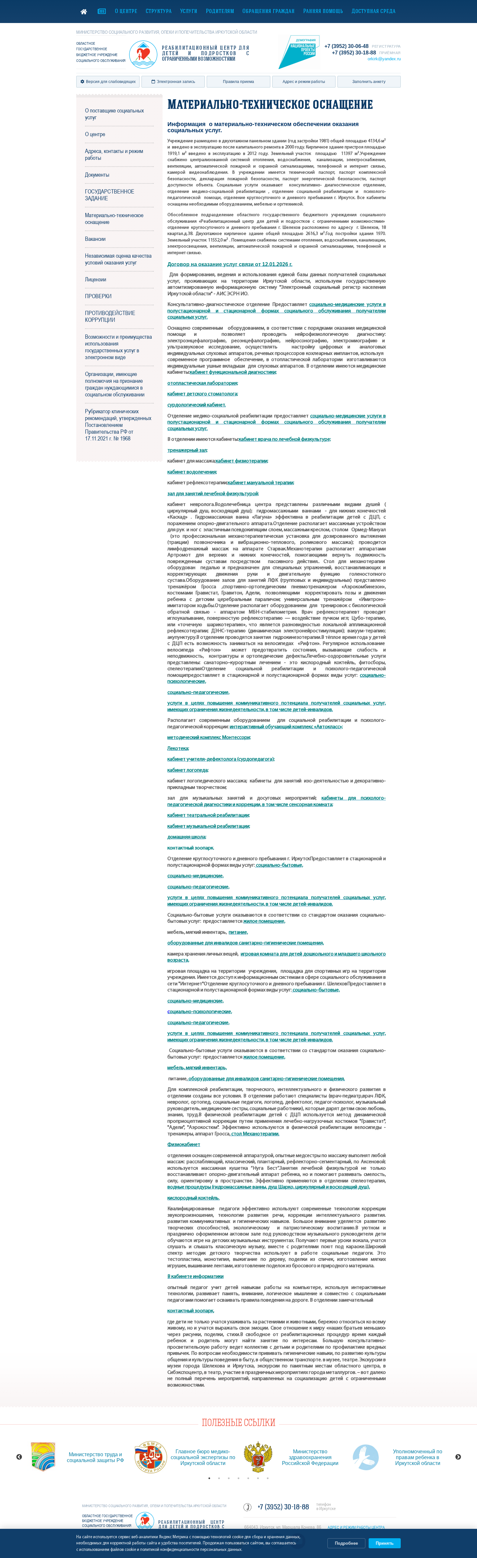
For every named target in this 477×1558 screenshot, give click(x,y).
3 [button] (229, 1478)
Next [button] (458, 1457)
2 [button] (219, 1478)
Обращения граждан (268, 11)
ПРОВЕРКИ (98, 296)
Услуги (188, 11)
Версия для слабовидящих (111, 81)
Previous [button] (19, 1457)
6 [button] (258, 1478)
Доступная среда (373, 11)
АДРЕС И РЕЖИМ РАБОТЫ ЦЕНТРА (356, 1527)
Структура (159, 11)
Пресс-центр (101, 11)
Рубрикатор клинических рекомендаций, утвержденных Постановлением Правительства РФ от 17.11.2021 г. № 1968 (118, 425)
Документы (97, 174)
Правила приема (238, 81)
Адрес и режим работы (304, 81)
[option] (77, 1457)
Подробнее (346, 1543)
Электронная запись (176, 81)
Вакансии (95, 238)
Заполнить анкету (368, 81)
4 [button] (238, 1478)
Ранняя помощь (323, 11)
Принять (385, 1543)
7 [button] (267, 1478)
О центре (126, 11)
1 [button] (209, 1478)
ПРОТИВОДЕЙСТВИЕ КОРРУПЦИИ (110, 316)
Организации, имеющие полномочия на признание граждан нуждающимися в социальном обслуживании (114, 384)
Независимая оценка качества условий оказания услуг (118, 259)
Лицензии (95, 279)
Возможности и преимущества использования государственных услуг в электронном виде (118, 346)
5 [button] (248, 1478)
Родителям (220, 11)
